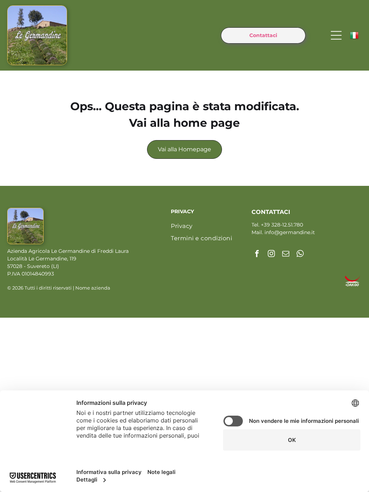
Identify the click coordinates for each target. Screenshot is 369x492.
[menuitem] (209, 226)
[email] (285, 254)
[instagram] (271, 254)
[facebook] (257, 254)
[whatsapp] (300, 254)
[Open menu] (336, 35)
